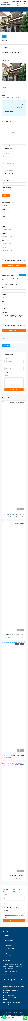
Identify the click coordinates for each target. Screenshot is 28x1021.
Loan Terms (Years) (7, 173)
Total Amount (5, 153)
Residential (7, 950)
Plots (5, 943)
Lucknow (6, 935)
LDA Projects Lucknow (8, 995)
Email (3, 240)
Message (4, 247)
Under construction (9, 948)
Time (3, 216)
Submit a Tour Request (14, 265)
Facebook (8, 1012)
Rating (6, 372)
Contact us (6, 974)
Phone (4, 233)
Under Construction (15, 402)
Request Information (14, 330)
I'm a (3, 308)
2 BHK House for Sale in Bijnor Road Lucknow (16, 634)
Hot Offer (22, 402)
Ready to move (8, 945)
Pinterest (15, 1015)
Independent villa (8, 940)
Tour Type (5, 205)
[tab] (4, 36)
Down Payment (6, 160)
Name (3, 226)
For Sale (4, 40)
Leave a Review (6, 345)
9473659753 (5, 2)
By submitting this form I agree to (14, 261)
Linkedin (21, 1012)
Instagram (8, 1015)
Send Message (14, 921)
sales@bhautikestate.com (6, 4)
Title (5, 365)
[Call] (4, 1017)
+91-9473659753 (9, 968)
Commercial (7, 956)
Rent (5, 953)
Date (3, 209)
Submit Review (14, 389)
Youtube (22, 1015)
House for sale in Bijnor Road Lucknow (14, 755)
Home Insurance (6, 187)
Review (6, 375)
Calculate (6, 195)
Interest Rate (5, 167)
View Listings (22, 275)
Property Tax (5, 180)
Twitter (15, 1012)
